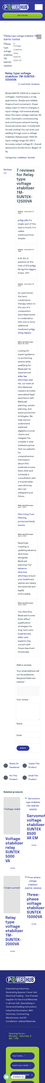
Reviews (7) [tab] (8, 171)
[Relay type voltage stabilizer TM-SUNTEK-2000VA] (12, 894)
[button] (39, 36)
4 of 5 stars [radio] (33, 691)
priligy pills (23, 220)
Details (12, 868)
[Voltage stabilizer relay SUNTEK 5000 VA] (12, 815)
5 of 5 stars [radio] (37, 691)
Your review (23, 700)
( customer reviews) (29, 84)
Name (19, 724)
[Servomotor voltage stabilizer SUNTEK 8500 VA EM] (33, 804)
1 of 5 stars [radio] (19, 691)
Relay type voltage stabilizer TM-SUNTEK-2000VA (14, 931)
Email (19, 735)
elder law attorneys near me (25, 380)
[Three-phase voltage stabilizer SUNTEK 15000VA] (33, 883)
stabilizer (22, 158)
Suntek (31, 158)
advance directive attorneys (23, 572)
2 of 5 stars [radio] (24, 691)
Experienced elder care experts (24, 637)
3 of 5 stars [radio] (28, 691)
